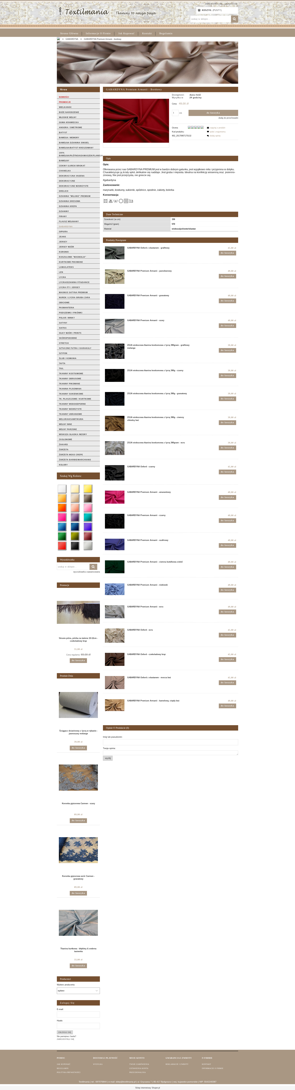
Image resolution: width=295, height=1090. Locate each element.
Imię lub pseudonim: (113, 737)
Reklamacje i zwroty (177, 1064)
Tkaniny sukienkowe (71, 394)
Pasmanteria (66, 308)
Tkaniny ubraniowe (70, 414)
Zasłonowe (65, 439)
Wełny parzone (68, 429)
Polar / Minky (67, 318)
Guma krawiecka (69, 122)
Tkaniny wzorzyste (70, 409)
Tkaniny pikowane (69, 384)
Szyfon (63, 353)
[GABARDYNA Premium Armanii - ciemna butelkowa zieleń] (114, 566)
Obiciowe (64, 303)
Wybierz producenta (66, 985)
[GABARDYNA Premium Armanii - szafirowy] (114, 544)
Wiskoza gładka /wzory (73, 434)
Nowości (64, 97)
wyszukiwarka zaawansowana (86, 572)
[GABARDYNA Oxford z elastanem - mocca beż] (114, 682)
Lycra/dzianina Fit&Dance (74, 282)
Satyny (63, 323)
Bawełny (64, 161)
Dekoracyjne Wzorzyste (73, 186)
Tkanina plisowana (70, 389)
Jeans (62, 237)
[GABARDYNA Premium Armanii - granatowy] (114, 301)
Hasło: (60, 1020)
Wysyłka (98, 1064)
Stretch (64, 343)
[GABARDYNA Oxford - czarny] (114, 472)
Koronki (64, 252)
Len (61, 272)
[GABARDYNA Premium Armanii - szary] (114, 326)
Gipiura (63, 232)
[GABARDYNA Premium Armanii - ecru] (114, 611)
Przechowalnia (137, 1072)
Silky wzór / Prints (70, 333)
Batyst (63, 132)
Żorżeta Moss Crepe (71, 455)
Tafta (62, 363)
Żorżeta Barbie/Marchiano (75, 460)
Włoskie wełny (68, 117)
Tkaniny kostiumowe (71, 373)
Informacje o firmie (212, 1068)
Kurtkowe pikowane (71, 262)
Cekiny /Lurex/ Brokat (72, 166)
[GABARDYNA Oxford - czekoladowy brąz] (114, 659)
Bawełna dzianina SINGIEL (74, 143)
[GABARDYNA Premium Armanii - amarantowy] (114, 497)
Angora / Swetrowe (70, 127)
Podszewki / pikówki (70, 313)
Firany (63, 216)
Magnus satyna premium (73, 292)
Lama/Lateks (66, 267)
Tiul (61, 368)
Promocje (65, 102)
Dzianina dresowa (69, 201)
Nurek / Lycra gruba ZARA (74, 297)
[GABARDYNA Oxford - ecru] (114, 635)
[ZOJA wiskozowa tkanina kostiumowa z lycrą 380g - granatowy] (114, 399)
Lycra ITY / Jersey (69, 287)
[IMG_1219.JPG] (136, 120)
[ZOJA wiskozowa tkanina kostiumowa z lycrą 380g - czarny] (114, 375)
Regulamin (63, 1068)
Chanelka (65, 171)
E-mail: (60, 1009)
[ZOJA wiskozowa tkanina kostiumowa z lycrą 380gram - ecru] (114, 448)
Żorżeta (64, 450)
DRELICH (63, 191)
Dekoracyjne (67, 181)
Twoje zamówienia (139, 1064)
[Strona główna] (107, 11)
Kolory (63, 465)
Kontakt (206, 1064)
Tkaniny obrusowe (70, 379)
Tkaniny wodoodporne (72, 404)
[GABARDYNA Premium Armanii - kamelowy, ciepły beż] (114, 705)
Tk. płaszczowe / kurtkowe (75, 399)
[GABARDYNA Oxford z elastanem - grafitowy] (114, 252)
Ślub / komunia (68, 358)
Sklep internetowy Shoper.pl (147, 1088)
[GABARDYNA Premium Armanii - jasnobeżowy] (114, 276)
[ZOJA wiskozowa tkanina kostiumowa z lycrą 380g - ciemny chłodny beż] (114, 423)
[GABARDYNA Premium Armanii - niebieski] (114, 589)
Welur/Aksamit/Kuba (71, 419)
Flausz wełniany (69, 221)
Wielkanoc (65, 107)
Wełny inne (65, 424)
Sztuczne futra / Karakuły (75, 348)
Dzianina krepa (68, 206)
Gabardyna (66, 226)
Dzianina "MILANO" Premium (74, 196)
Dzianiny (64, 211)
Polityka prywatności (69, 1072)
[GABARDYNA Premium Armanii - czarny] (114, 521)
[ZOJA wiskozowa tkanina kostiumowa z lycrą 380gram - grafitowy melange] (114, 351)
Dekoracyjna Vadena (72, 176)
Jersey (63, 242)
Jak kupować (63, 1064)
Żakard (63, 444)
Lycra (62, 277)
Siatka (63, 328)
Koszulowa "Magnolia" (72, 257)
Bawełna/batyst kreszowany (76, 148)
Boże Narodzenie (69, 112)
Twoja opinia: (109, 748)
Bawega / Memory (69, 138)
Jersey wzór (66, 247)
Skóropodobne (68, 338)
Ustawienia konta (138, 1068)
